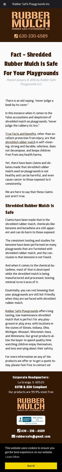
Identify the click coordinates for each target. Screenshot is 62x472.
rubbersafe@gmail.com (32, 436)
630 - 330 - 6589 (32, 431)
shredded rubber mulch (20, 142)
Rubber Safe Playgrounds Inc (31, 4)
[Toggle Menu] (4, 4)
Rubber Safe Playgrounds (21, 311)
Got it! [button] (31, 465)
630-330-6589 (33, 36)
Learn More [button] (12, 456)
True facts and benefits (20, 134)
